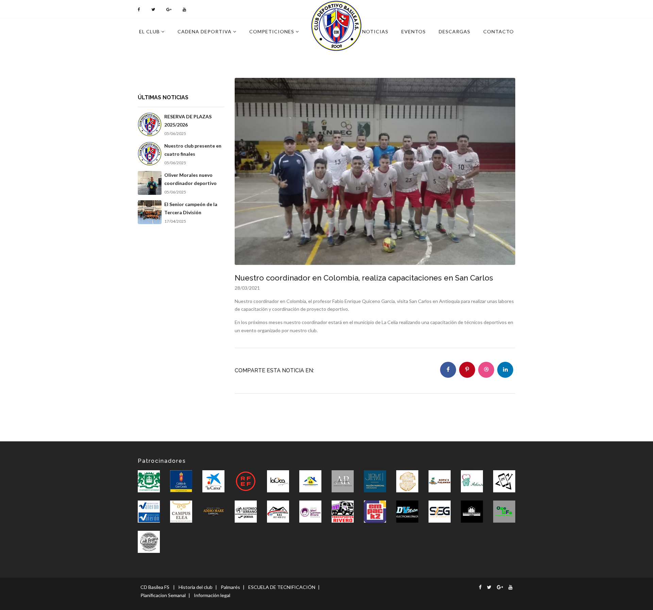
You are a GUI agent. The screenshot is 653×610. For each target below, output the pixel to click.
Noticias (375, 31)
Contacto (498, 31)
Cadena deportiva (205, 31)
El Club (150, 31)
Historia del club (196, 587)
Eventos (413, 31)
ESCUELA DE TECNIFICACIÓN (281, 587)
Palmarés (230, 587)
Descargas (454, 31)
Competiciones (272, 31)
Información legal (212, 595)
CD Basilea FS (154, 587)
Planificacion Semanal (163, 595)
